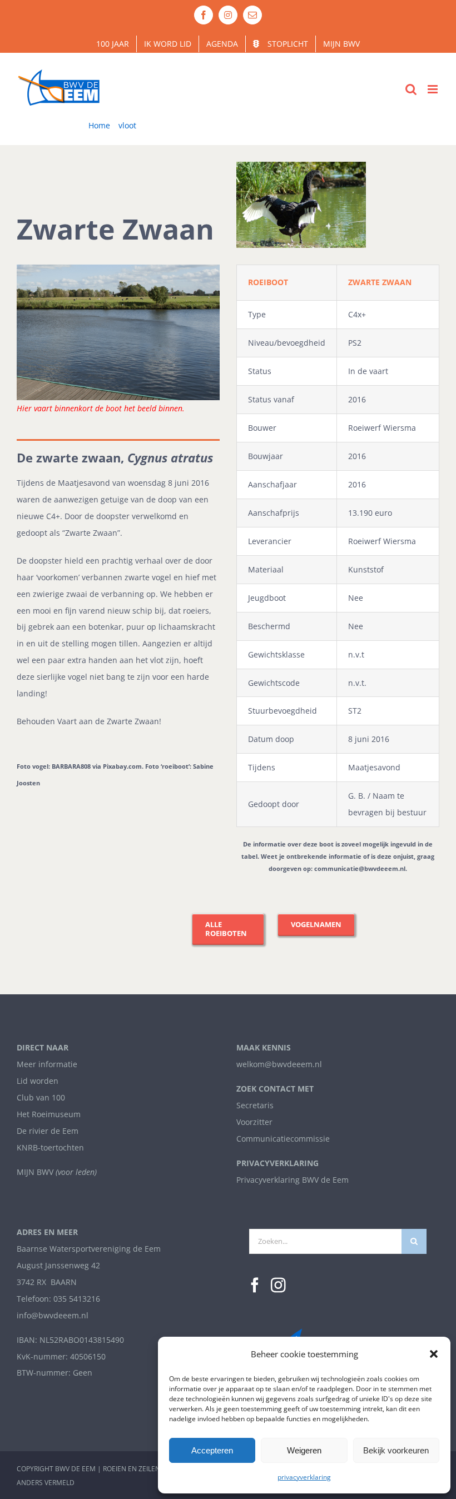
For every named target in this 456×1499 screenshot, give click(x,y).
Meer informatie (47, 1064)
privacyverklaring (304, 1477)
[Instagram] (278, 1285)
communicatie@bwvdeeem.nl (359, 868)
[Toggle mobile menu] (433, 89)
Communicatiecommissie (283, 1138)
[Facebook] (254, 1285)
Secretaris (255, 1105)
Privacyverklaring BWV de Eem (292, 1179)
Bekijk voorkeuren (396, 1450)
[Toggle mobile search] (411, 89)
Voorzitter (254, 1122)
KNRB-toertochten (50, 1147)
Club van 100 (41, 1097)
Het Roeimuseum (49, 1114)
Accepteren (212, 1450)
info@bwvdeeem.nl (52, 1315)
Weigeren (304, 1450)
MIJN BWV (35, 1172)
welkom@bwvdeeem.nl (279, 1064)
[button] (433, 1353)
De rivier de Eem (47, 1131)
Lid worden (37, 1080)
